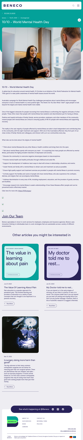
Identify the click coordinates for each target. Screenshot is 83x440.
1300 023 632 (72, 428)
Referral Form (42, 421)
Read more (9, 303)
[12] (41, 210)
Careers (25, 426)
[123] (41, 197)
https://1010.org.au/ (24, 191)
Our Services (26, 421)
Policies (39, 423)
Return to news (9, 13)
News (24, 423)
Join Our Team (12, 216)
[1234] (41, 204)
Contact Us (41, 418)
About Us (25, 418)
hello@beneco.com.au (68, 431)
